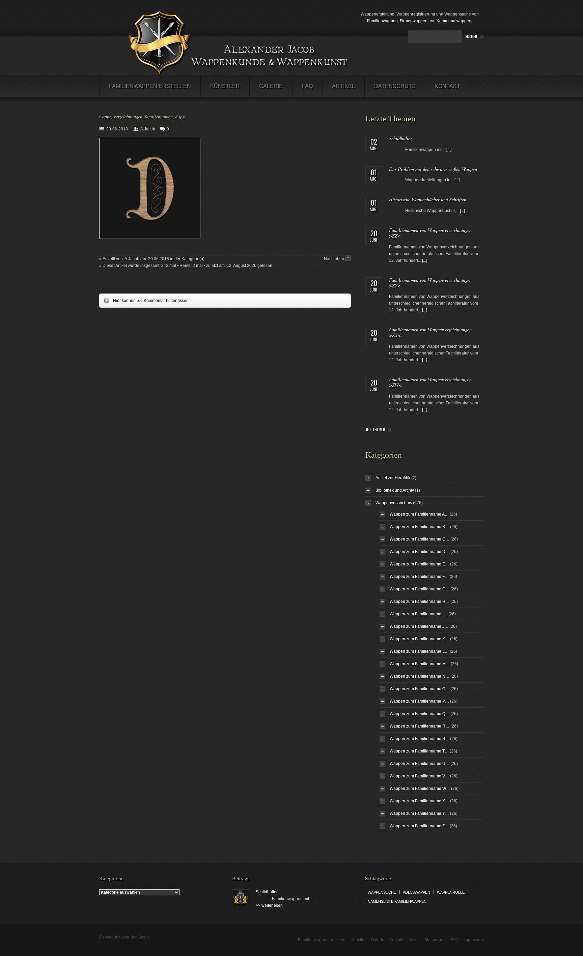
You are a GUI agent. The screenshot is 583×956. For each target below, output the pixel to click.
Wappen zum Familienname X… (419, 801)
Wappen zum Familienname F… (419, 576)
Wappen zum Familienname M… (420, 663)
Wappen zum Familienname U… (419, 763)
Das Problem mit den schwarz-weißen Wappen (433, 169)
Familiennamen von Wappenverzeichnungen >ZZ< (430, 233)
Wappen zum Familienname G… (419, 589)
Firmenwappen (413, 21)
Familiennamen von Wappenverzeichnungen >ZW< (430, 382)
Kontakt (447, 86)
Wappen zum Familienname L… (419, 651)
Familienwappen (382, 21)
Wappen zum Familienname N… (419, 676)
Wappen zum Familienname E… (419, 564)
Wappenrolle (451, 892)
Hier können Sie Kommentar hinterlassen (144, 300)
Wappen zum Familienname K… (419, 639)
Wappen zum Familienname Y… (419, 813)
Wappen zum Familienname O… (419, 688)
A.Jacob (147, 129)
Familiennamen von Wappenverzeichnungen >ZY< (430, 283)
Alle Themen (375, 430)
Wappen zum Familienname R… (419, 726)
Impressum (474, 939)
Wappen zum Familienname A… (419, 514)
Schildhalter (400, 138)
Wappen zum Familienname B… (419, 526)
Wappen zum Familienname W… (420, 788)
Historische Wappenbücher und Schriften (427, 199)
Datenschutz (394, 86)
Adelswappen (416, 892)
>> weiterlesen (269, 905)
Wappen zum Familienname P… (419, 701)
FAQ (307, 86)
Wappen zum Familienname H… (419, 601)
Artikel (343, 86)
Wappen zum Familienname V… (419, 776)
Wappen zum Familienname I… (418, 614)
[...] (448, 149)
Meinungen (435, 939)
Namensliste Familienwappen (397, 901)
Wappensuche (382, 892)
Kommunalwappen (454, 21)
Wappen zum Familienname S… (419, 738)
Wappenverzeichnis (394, 502)
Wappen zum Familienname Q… (419, 713)
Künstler (225, 86)
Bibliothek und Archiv (395, 490)
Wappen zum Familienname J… (419, 626)
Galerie (271, 86)
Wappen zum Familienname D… (419, 551)
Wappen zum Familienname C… (419, 539)
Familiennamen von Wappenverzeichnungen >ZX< (430, 332)
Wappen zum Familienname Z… (419, 826)
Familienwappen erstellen (150, 86)
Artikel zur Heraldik (393, 477)
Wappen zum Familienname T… (419, 751)
